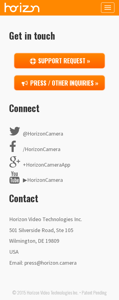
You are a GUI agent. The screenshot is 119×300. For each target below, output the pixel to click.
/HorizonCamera (41, 149)
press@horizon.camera (50, 262)
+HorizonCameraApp (46, 164)
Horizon (22, 7)
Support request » (63, 60)
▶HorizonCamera (42, 179)
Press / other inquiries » (63, 82)
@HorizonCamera (42, 133)
